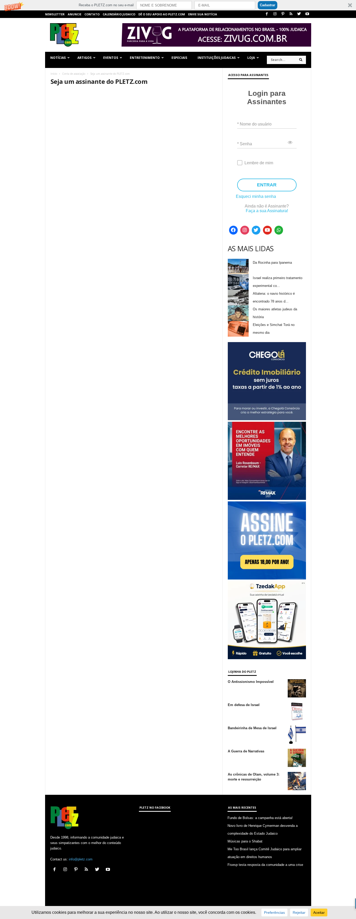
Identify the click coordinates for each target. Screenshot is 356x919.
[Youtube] (307, 14)
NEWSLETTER (55, 14)
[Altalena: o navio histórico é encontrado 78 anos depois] (238, 297)
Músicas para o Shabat (245, 841)
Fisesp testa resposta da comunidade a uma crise (265, 865)
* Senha (244, 144)
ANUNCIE (74, 14)
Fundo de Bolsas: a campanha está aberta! (260, 818)
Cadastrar (267, 5)
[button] (178, 5)
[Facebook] (267, 14)
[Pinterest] (283, 14)
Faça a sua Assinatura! (267, 211)
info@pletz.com (81, 859)
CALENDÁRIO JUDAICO (119, 14)
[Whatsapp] (279, 230)
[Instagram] (275, 14)
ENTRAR (267, 184)
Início (54, 73)
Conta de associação (73, 73)
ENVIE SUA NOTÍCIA (202, 14)
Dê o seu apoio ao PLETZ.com (161, 14)
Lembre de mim (258, 163)
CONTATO (92, 14)
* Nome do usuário (254, 124)
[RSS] (291, 14)
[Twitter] (299, 14)
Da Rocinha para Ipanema (272, 263)
